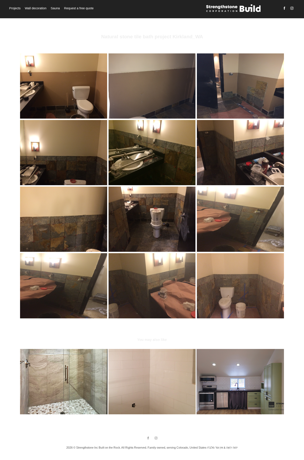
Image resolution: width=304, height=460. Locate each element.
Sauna (55, 8)
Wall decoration (35, 8)
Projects (15, 8)
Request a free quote (79, 8)
